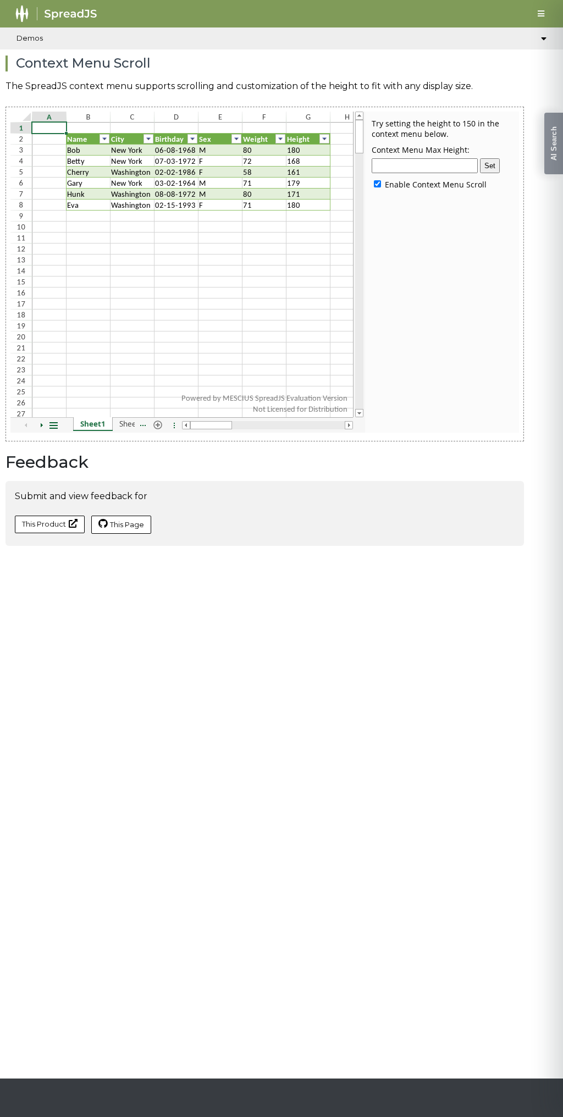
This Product (44, 523)
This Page (127, 524)
